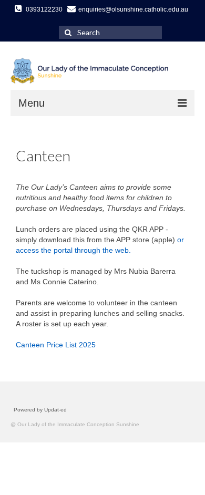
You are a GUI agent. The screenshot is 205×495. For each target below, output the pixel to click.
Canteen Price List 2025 (56, 345)
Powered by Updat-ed (40, 409)
